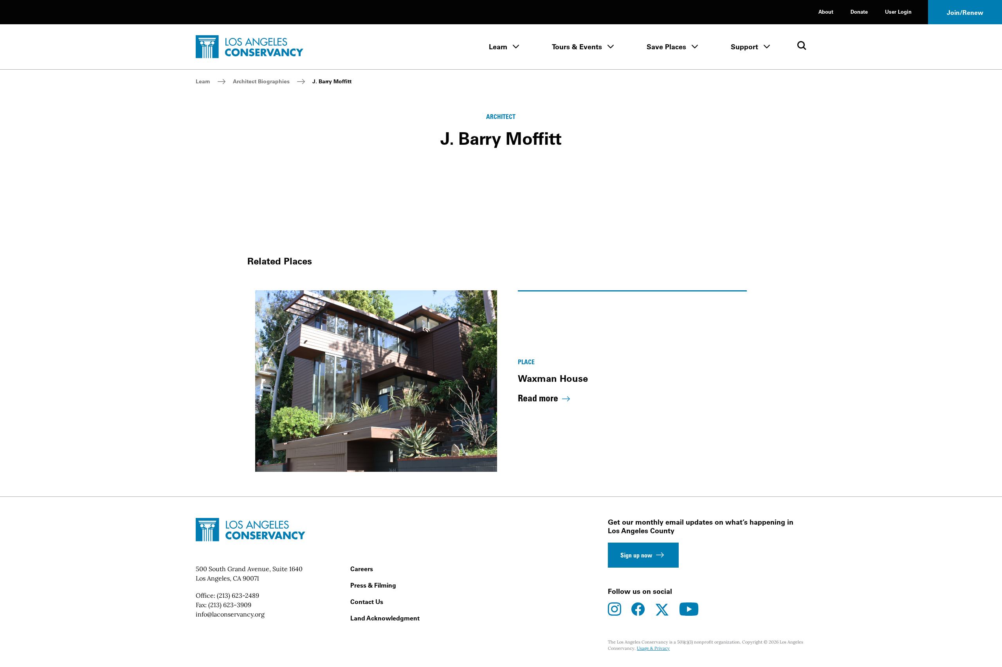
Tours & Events (577, 46)
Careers (361, 569)
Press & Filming (373, 585)
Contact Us (366, 602)
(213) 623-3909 (229, 605)
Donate (859, 11)
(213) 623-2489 (238, 595)
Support (744, 46)
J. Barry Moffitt (331, 81)
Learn (498, 46)
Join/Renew (965, 12)
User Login (898, 11)
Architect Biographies (261, 81)
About (825, 11)
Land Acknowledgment (385, 618)
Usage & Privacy (653, 648)
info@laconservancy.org (230, 614)
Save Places (666, 46)
